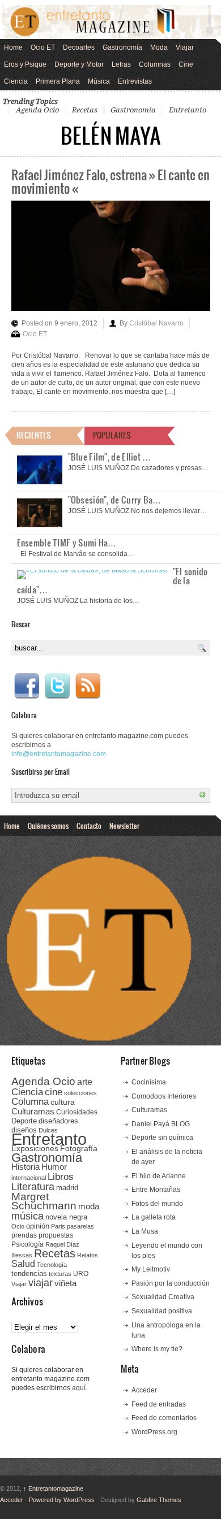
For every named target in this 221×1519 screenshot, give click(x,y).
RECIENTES (33, 435)
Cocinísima (148, 1082)
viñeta (65, 1283)
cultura (62, 1101)
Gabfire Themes (159, 1499)
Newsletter (124, 826)
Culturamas (32, 1111)
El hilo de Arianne (158, 1176)
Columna (30, 1101)
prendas (24, 1235)
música (27, 1216)
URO (80, 1274)
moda (88, 1206)
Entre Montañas (155, 1190)
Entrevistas (135, 81)
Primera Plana (58, 81)
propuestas (56, 1235)
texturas (60, 1273)
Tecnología (52, 1264)
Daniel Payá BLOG (160, 1124)
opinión (37, 1226)
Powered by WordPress (62, 1499)
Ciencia (16, 81)
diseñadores (58, 1121)
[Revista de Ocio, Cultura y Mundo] (110, 22)
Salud (23, 1264)
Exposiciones (34, 1148)
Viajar (185, 47)
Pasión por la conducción (170, 1283)
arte (84, 1082)
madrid (67, 1187)
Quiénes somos (48, 826)
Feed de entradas (158, 1404)
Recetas (84, 110)
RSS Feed (87, 686)
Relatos (87, 1255)
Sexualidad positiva (161, 1311)
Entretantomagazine (53, 1488)
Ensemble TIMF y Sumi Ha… (67, 542)
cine (53, 1091)
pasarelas (80, 1226)
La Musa (144, 1231)
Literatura (32, 1186)
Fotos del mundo (157, 1204)
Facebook (26, 686)
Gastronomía (122, 47)
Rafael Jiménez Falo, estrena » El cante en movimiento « (110, 181)
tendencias (29, 1273)
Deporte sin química (162, 1138)
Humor (54, 1166)
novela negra (66, 1217)
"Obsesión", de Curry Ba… (115, 499)
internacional (28, 1177)
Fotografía (78, 1148)
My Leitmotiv (150, 1269)
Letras (121, 64)
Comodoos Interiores (163, 1096)
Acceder (144, 1390)
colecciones (80, 1093)
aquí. (79, 1388)
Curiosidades (76, 1112)
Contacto (88, 826)
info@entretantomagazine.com (58, 754)
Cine (185, 64)
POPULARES (112, 435)
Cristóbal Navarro (156, 323)
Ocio (17, 1226)
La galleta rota (153, 1217)
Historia (25, 1166)
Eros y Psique (25, 64)
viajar (40, 1282)
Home (13, 47)
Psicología (27, 1244)
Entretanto (187, 110)
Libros (61, 1176)
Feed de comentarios (164, 1418)
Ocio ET (43, 47)
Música (99, 81)
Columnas (155, 64)
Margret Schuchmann (43, 1201)
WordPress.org (154, 1432)
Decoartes (79, 47)
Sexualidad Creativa (162, 1297)
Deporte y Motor (79, 64)
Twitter (57, 686)
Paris (58, 1226)
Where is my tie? (156, 1349)
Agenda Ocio (37, 110)
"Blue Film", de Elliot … (109, 456)
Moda (159, 47)
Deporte (24, 1121)
